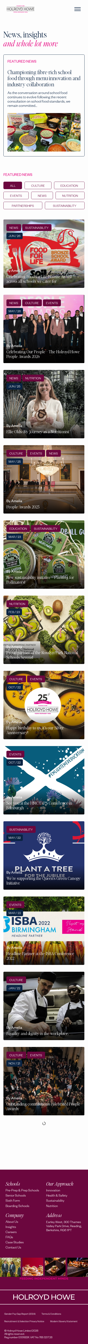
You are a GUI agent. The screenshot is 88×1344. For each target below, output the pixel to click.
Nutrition (70, 196)
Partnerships (23, 206)
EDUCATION (69, 186)
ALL (13, 186)
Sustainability (64, 206)
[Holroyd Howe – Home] (20, 9)
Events (16, 196)
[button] (77, 9)
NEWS (42, 196)
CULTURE (38, 186)
